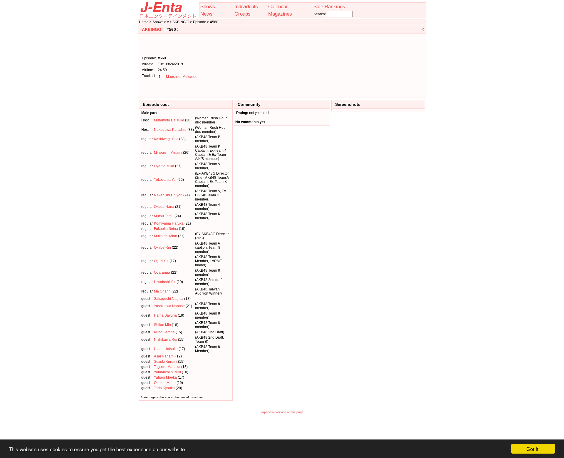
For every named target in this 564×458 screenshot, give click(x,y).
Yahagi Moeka (165, 377)
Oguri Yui (161, 261)
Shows (207, 6)
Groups (242, 14)
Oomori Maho (165, 383)
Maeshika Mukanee (181, 77)
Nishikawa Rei (165, 339)
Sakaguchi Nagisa (168, 299)
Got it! (533, 448)
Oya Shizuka (164, 166)
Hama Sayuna (165, 315)
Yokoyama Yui (165, 180)
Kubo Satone (164, 332)
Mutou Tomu (164, 216)
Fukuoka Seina (166, 229)
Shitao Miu (162, 325)
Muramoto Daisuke (169, 120)
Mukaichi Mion (165, 236)
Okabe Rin (162, 247)
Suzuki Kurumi (165, 362)
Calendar (278, 6)
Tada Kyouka (164, 388)
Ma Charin (162, 291)
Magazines (280, 14)
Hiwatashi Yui (165, 282)
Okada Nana (164, 207)
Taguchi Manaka (167, 367)
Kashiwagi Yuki (166, 139)
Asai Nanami (164, 356)
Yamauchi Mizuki (167, 372)
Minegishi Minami (168, 153)
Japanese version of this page (282, 412)
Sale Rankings (329, 6)
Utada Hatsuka (166, 349)
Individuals (246, 6)
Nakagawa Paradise (170, 130)
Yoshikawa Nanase (169, 306)
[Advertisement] (394, 65)
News (206, 14)
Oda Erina (162, 272)
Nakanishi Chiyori (168, 195)
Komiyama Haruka (169, 223)
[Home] (167, 17)
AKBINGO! (152, 29)
